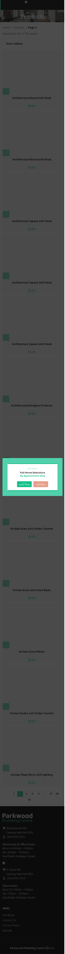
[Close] (61, 454)
